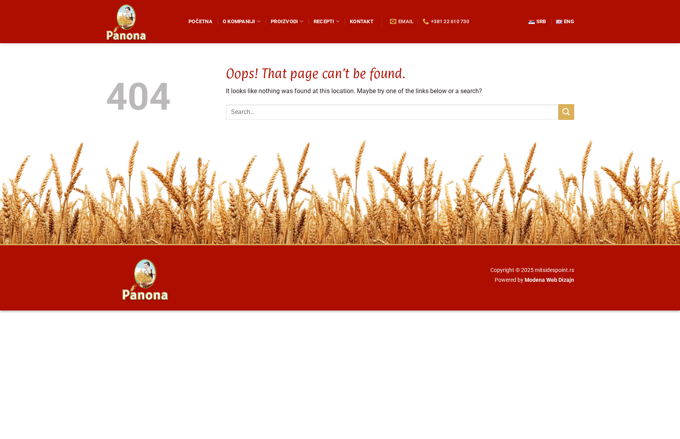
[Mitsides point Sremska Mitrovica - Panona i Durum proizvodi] (141, 21)
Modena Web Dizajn (549, 280)
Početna (200, 21)
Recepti (324, 21)
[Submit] (566, 111)
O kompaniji (239, 21)
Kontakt (361, 21)
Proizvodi (284, 21)
